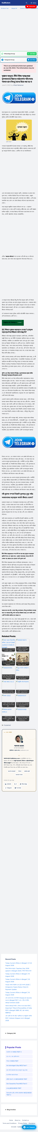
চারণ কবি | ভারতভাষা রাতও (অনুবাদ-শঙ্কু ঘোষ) (16, 1070)
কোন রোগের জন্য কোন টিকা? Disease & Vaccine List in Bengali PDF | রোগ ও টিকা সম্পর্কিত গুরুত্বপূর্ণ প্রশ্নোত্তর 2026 (18, 1000)
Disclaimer (32, 1123)
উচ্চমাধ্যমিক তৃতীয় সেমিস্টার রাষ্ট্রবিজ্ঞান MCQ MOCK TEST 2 (19, 1094)
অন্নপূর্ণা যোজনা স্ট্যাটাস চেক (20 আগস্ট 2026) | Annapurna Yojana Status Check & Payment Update (17, 987)
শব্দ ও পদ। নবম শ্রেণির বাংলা (12, 1056)
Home (11, 1120)
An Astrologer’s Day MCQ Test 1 (16, 1065)
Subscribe (32, 6)
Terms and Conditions (9, 1123)
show (19, 322)
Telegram (9, 788)
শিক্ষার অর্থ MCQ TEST (12, 1061)
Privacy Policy (22, 1123)
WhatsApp (24, 784)
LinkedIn (9, 784)
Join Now (33, 53)
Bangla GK (14, 8)
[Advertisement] (19, 31)
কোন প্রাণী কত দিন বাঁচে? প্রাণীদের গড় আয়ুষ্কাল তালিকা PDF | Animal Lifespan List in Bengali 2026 (18, 1018)
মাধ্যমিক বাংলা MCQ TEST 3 (13, 1052)
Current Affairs (24, 8)
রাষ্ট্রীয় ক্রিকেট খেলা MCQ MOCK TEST (16, 1079)
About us (17, 1120)
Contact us (25, 1120)
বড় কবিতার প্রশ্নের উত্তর (12, 1074)
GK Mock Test (5, 8)
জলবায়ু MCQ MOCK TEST (13, 1088)
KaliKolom (6, 3)
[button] (26, 3)
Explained (7, 725)
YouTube (18, 788)
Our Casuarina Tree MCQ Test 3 (16, 1083)
